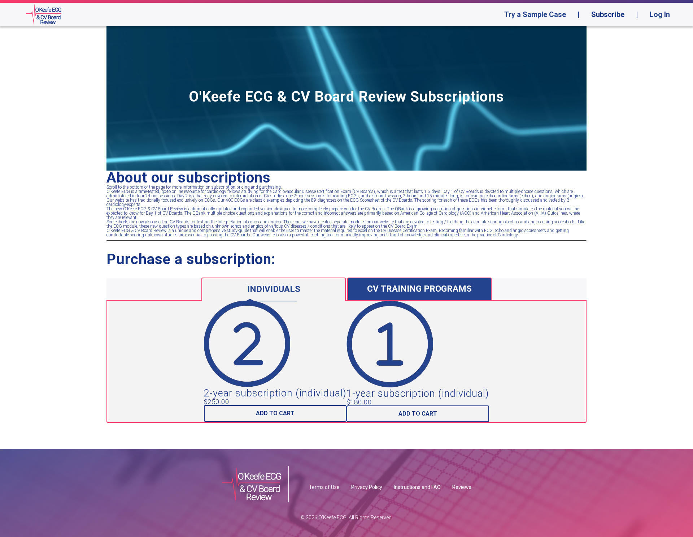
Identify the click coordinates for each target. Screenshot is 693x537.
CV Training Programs (419, 289)
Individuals (273, 289)
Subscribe (607, 14)
